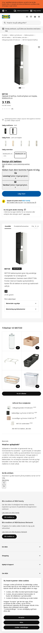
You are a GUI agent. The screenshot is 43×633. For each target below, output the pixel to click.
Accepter (21, 617)
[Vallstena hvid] (5, 143)
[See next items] (35, 226)
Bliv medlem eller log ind (15, 202)
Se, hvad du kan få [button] (30, 202)
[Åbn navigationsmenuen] (39, 17)
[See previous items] (4, 483)
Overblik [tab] (8, 226)
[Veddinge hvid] (28, 143)
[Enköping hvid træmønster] (21, 143)
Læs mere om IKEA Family (10, 513)
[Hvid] (13, 131)
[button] (9, 293)
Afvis (21, 622)
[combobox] (21, 22)
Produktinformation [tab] (21, 226)
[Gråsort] (5, 131)
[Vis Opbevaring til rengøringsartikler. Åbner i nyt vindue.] (31, 360)
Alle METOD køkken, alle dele (21, 429)
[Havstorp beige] (36, 143)
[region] (21, 64)
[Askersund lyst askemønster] (13, 143)
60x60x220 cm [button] (7, 98)
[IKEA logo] (6, 16)
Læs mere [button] (26, 214)
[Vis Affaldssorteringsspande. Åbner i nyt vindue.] (12, 360)
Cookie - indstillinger (21, 627)
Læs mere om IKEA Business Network (14, 532)
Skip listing (5, 480)
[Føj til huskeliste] (39, 47)
